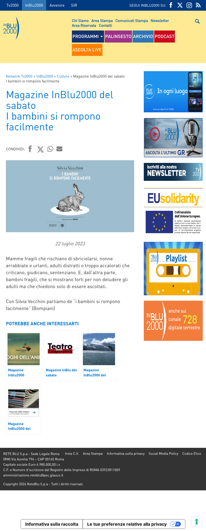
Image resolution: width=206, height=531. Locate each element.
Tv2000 (12, 5)
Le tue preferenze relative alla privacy (127, 524)
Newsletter (160, 20)
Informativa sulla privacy (126, 453)
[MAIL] (59, 148)
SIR (74, 5)
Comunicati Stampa (131, 20)
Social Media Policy (163, 453)
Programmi (85, 36)
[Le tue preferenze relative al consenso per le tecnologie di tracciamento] (197, 522)
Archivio (143, 36)
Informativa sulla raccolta (51, 524)
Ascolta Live (86, 50)
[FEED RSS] (198, 5)
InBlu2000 (34, 5)
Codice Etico (191, 453)
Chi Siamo (80, 20)
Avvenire (56, 5)
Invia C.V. (72, 453)
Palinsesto (118, 36)
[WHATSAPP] (50, 148)
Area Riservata (84, 25)
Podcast (165, 36)
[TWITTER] (180, 5)
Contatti (105, 25)
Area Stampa (102, 20)
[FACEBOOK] (170, 5)
